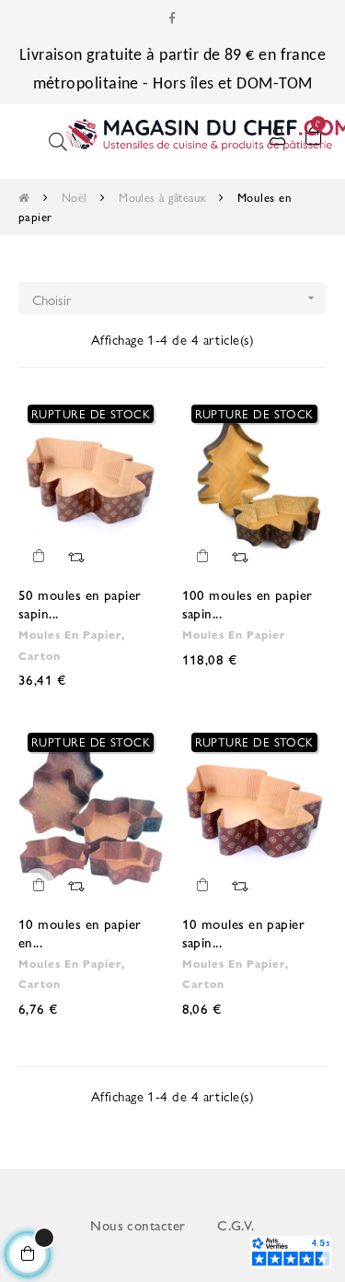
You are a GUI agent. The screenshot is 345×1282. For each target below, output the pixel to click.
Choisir (175, 299)
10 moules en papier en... (80, 932)
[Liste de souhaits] (139, 420)
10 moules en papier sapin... (243, 932)
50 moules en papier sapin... (80, 603)
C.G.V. (236, 1225)
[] (38, 555)
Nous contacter (137, 1225)
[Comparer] (75, 555)
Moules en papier (234, 634)
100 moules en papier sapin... (247, 603)
